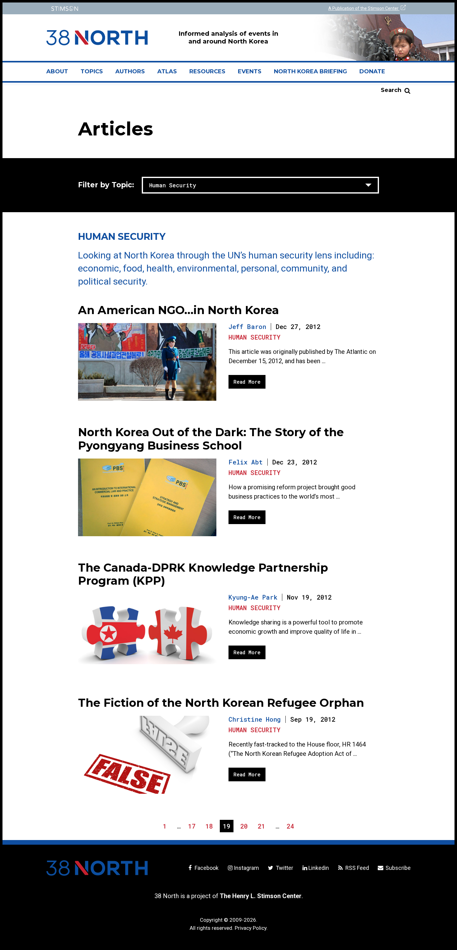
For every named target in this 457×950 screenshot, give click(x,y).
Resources (207, 71)
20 (245, 827)
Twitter (284, 868)
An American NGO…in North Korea (178, 310)
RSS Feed (356, 868)
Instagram (246, 868)
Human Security (254, 337)
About (60, 74)
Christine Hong (254, 719)
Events (249, 71)
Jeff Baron (247, 326)
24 (291, 827)
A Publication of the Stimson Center (363, 8)
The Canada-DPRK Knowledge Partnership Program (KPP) (203, 574)
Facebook (206, 868)
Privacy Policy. (251, 928)
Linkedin (318, 868)
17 (193, 827)
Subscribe (397, 868)
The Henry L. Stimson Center (261, 896)
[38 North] (97, 868)
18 (210, 827)
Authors (130, 71)
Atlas (167, 71)
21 (262, 827)
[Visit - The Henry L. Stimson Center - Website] (136, 8)
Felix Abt (245, 462)
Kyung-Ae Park (252, 597)
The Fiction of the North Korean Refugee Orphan (221, 703)
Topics (92, 71)
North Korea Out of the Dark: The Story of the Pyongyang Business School (211, 438)
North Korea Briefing (310, 71)
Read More (247, 381)
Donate (372, 71)
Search (391, 90)
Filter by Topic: (106, 184)
